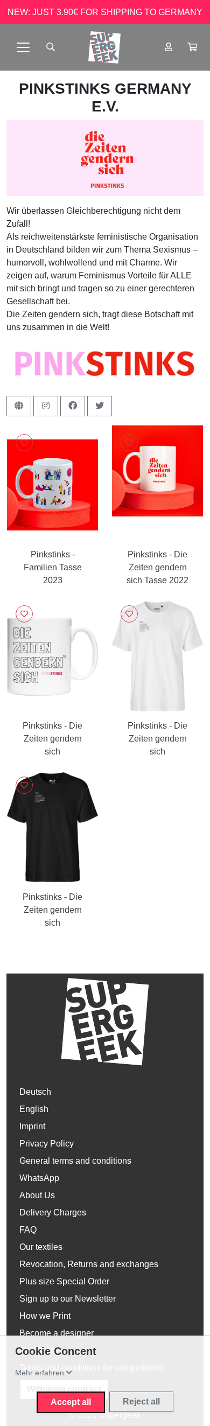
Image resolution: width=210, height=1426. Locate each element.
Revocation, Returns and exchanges (88, 1264)
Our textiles (40, 1247)
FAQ (28, 1229)
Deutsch (35, 1091)
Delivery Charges (52, 1212)
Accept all (71, 1402)
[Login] (168, 47)
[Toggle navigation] (23, 47)
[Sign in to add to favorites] (24, 442)
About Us (37, 1195)
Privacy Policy (46, 1143)
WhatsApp (39, 1178)
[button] (192, 47)
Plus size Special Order (64, 1281)
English (33, 1109)
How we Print (45, 1315)
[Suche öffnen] (50, 47)
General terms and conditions (75, 1160)
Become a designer (56, 1333)
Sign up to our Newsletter (67, 1298)
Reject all (141, 1401)
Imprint (32, 1126)
